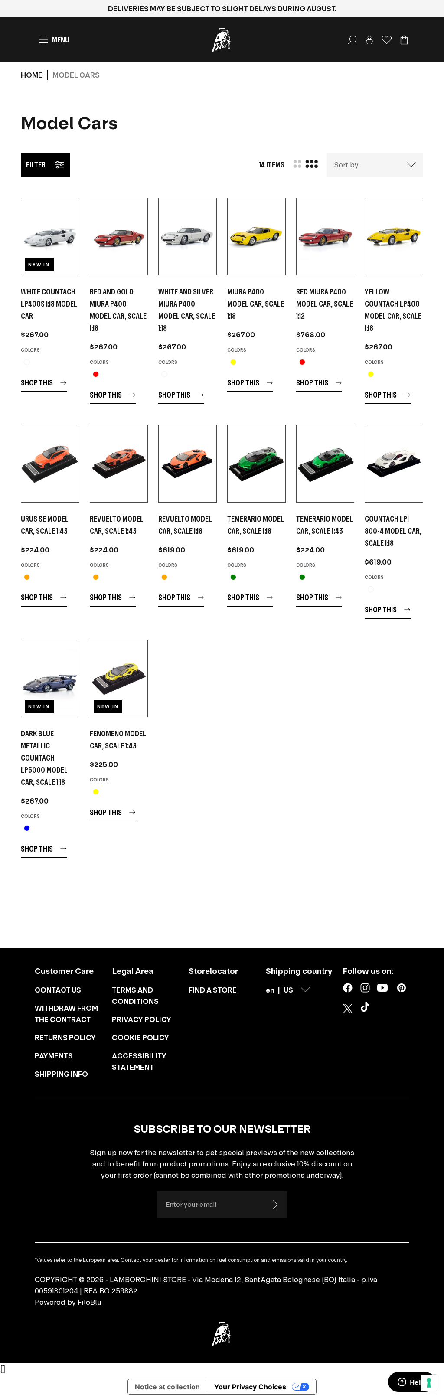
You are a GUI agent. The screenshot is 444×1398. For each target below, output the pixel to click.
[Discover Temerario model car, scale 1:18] (256, 463)
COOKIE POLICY (140, 1038)
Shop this (37, 382)
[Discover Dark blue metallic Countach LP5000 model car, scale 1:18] (50, 678)
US (288, 990)
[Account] (369, 40)
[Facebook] (348, 988)
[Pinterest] (401, 988)
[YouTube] (382, 988)
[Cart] (404, 40)
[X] (348, 1009)
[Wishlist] (387, 40)
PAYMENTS (54, 1056)
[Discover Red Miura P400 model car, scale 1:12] (325, 236)
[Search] (352, 40)
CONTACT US (58, 990)
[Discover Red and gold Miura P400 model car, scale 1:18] (119, 236)
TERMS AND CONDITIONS (135, 995)
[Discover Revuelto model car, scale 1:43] (119, 463)
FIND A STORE (213, 990)
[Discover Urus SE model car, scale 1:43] (50, 463)
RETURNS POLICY (65, 1038)
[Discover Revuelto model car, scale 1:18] (187, 463)
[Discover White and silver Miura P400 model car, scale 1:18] (187, 236)
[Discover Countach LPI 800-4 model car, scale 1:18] (394, 463)
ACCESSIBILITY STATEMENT (139, 1061)
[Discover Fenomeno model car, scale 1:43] (119, 678)
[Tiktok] (367, 1009)
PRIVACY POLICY (141, 1019)
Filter (36, 164)
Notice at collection (167, 1386)
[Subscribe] (275, 1204)
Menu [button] (60, 39)
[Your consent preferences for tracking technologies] (429, 1383)
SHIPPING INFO (61, 1074)
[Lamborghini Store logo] (222, 40)
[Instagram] (365, 988)
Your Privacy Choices (250, 1386)
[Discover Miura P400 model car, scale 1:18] (256, 236)
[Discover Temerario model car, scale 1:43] (325, 463)
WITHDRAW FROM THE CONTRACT (66, 1013)
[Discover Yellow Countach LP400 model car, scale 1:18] (394, 236)
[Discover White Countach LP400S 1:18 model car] (50, 236)
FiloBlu (89, 1302)
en (270, 990)
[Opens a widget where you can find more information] (411, 1383)
